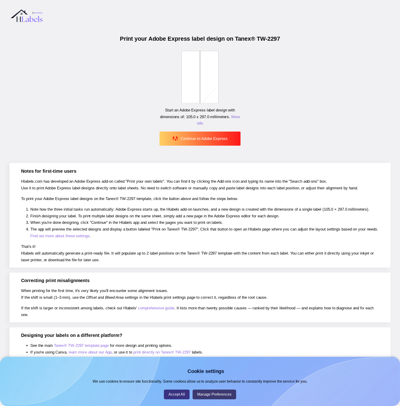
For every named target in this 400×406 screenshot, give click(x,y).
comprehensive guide (156, 308)
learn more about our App (90, 352)
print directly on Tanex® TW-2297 (162, 352)
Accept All (177, 394)
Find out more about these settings (60, 236)
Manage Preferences (214, 394)
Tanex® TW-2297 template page (81, 345)
